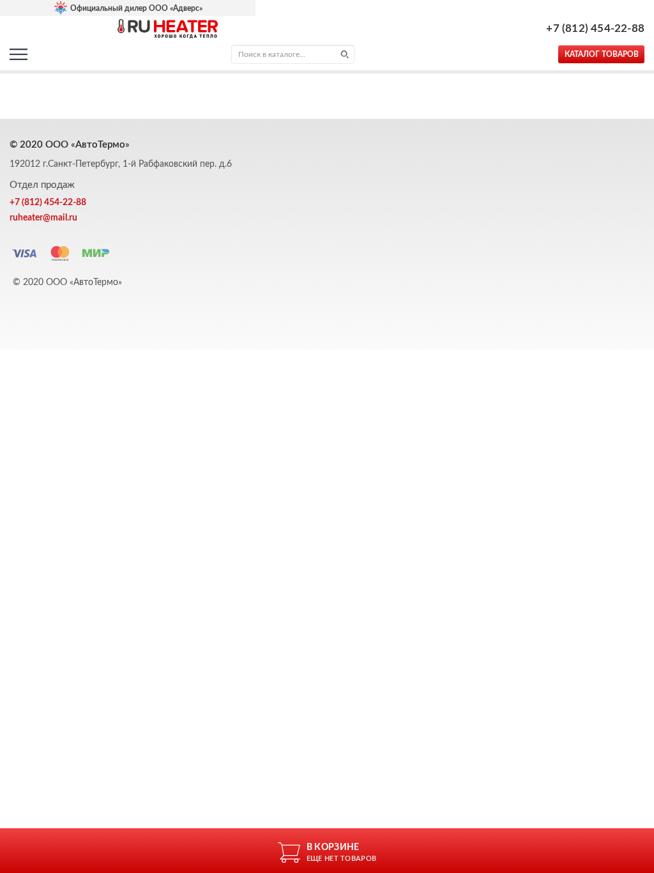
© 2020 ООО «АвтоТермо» (67, 282)
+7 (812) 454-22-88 (595, 28)
